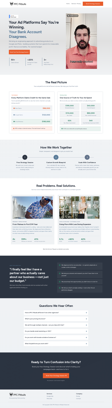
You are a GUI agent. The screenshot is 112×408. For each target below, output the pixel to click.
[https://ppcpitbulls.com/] (18, 3)
